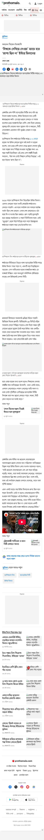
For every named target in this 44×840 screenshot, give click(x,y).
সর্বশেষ (4, 10)
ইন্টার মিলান (9, 581)
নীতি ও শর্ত (9, 814)
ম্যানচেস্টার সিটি (25, 575)
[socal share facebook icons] (4, 70)
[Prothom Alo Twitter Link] (17, 787)
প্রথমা (15, 775)
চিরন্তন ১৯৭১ (27, 771)
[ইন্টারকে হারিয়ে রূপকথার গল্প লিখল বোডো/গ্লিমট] (34, 743)
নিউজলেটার (30, 814)
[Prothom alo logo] (22, 761)
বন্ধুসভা (18, 771)
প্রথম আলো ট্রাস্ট (9, 771)
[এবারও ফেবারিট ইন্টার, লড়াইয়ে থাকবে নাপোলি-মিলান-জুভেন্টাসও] (34, 642)
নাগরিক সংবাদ (11, 766)
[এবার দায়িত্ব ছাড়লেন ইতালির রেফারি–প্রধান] (34, 699)
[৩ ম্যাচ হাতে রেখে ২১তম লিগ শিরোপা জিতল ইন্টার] (34, 685)
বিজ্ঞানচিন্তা (32, 766)
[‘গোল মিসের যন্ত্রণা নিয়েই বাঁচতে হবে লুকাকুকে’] (35, 411)
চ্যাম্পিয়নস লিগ (10, 575)
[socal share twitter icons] (9, 70)
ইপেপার (35, 771)
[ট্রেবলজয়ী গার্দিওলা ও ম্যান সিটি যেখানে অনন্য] (35, 543)
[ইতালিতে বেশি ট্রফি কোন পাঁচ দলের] (34, 671)
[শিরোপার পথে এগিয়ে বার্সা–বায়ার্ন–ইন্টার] (34, 713)
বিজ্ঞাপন (22, 810)
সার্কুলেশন (31, 810)
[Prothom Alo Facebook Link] (11, 787)
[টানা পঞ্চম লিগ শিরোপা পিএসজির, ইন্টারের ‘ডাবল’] (34, 657)
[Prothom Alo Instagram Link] (23, 787)
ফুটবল (4, 36)
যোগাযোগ (20, 814)
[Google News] (34, 787)
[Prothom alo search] (30, 3)
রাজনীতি (19, 10)
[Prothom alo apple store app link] (30, 800)
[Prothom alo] (11, 3)
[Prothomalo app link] (13, 800)
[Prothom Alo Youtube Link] (29, 787)
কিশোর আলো (22, 766)
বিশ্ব (25, 10)
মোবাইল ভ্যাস (23, 775)
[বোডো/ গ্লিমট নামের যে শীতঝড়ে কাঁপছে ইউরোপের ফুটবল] (34, 728)
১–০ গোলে (34, 139)
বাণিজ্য (30, 10)
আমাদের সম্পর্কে (11, 810)
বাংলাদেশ (11, 10)
